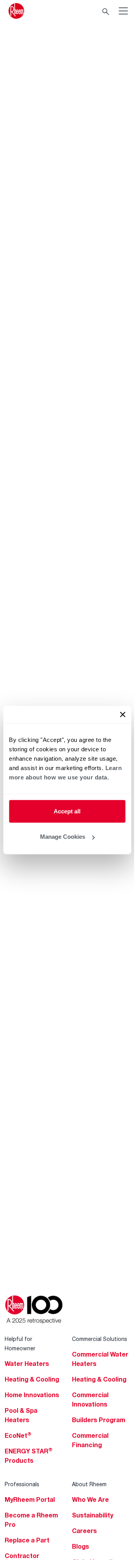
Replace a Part (27, 1540)
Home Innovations (32, 1395)
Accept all (67, 811)
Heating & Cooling (32, 1379)
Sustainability (92, 1515)
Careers (84, 1531)
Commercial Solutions (99, 1338)
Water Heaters (27, 1363)
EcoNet (18, 1435)
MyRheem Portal (30, 1499)
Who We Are (90, 1499)
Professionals (22, 1484)
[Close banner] (122, 714)
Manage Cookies (62, 836)
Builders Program (98, 1420)
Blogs (80, 1546)
